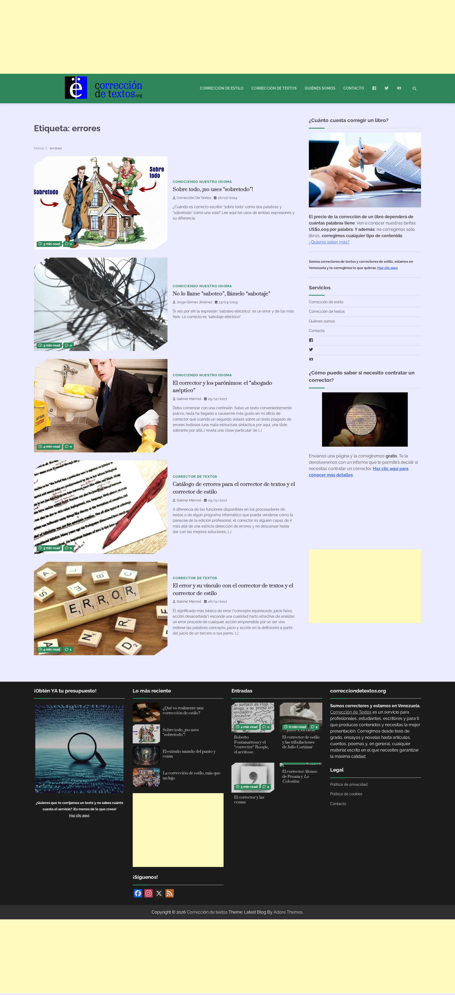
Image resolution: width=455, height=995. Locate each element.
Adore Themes (288, 912)
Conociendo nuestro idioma (202, 182)
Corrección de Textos (194, 198)
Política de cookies (346, 794)
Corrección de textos (274, 88)
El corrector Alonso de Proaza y (299, 776)
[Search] (414, 88)
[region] (227, 983)
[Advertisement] (158, 37)
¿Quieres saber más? (329, 242)
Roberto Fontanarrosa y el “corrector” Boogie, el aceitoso (251, 745)
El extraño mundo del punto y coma (189, 754)
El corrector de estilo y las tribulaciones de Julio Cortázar (301, 742)
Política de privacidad (349, 784)
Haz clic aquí (387, 268)
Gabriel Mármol (189, 399)
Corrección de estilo (222, 88)
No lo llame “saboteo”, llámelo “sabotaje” (221, 293)
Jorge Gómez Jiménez (194, 302)
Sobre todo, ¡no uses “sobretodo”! (213, 189)
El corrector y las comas (249, 800)
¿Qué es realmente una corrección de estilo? (183, 711)
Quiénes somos (320, 88)
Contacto (353, 88)
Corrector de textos (195, 477)
